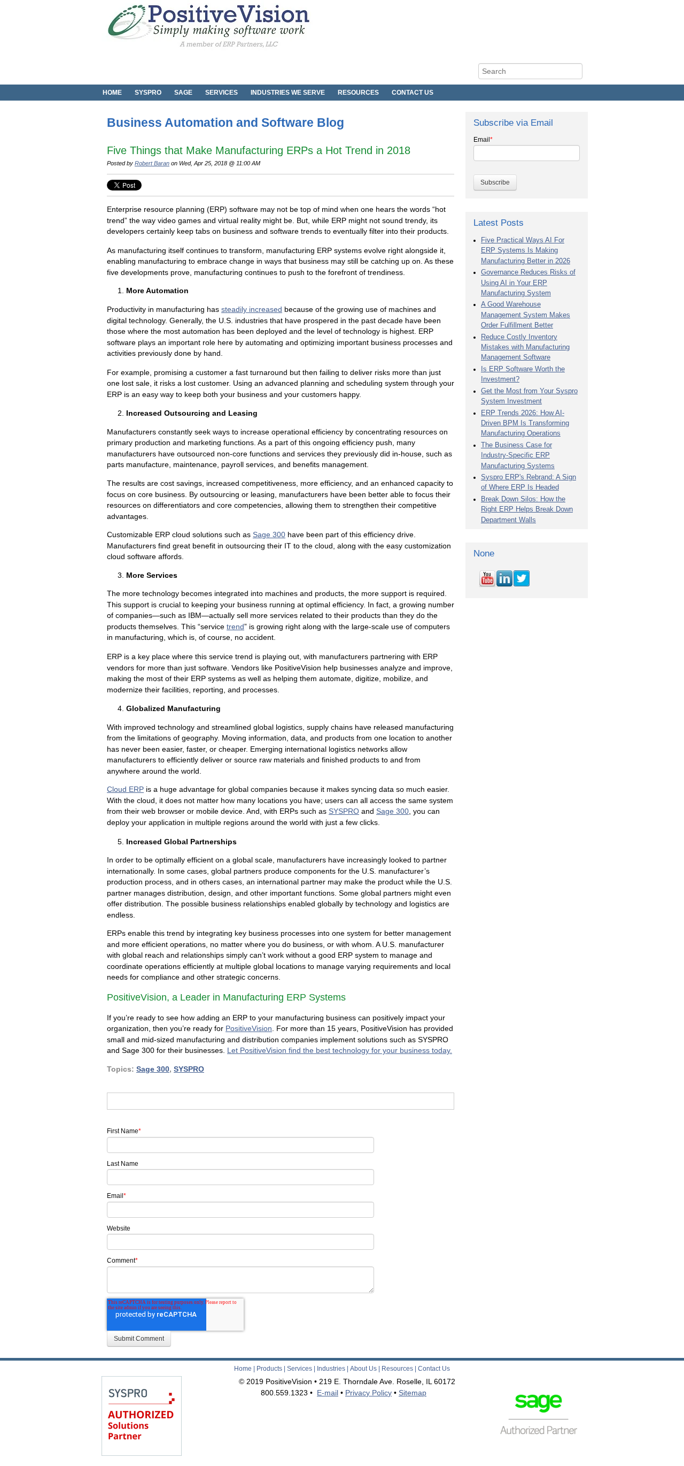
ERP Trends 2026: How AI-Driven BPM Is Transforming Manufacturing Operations (525, 423)
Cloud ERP (125, 789)
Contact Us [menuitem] (412, 92)
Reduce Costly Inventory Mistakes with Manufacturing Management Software (525, 347)
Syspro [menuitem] (148, 92)
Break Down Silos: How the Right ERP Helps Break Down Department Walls (527, 509)
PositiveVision (249, 1028)
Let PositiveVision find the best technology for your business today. (339, 1050)
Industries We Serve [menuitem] (288, 92)
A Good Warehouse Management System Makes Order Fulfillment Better (525, 315)
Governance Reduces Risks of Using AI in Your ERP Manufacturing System (528, 283)
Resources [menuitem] (358, 92)
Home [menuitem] (112, 92)
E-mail (327, 1392)
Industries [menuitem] (331, 1368)
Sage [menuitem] (183, 92)
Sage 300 (269, 534)
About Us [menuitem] (363, 1368)
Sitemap (412, 1392)
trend (235, 626)
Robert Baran (152, 163)
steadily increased (251, 309)
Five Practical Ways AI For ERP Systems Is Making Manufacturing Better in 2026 (525, 250)
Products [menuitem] (269, 1368)
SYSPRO (344, 811)
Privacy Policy (368, 1392)
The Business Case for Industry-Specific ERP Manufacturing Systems (518, 455)
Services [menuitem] (221, 92)
